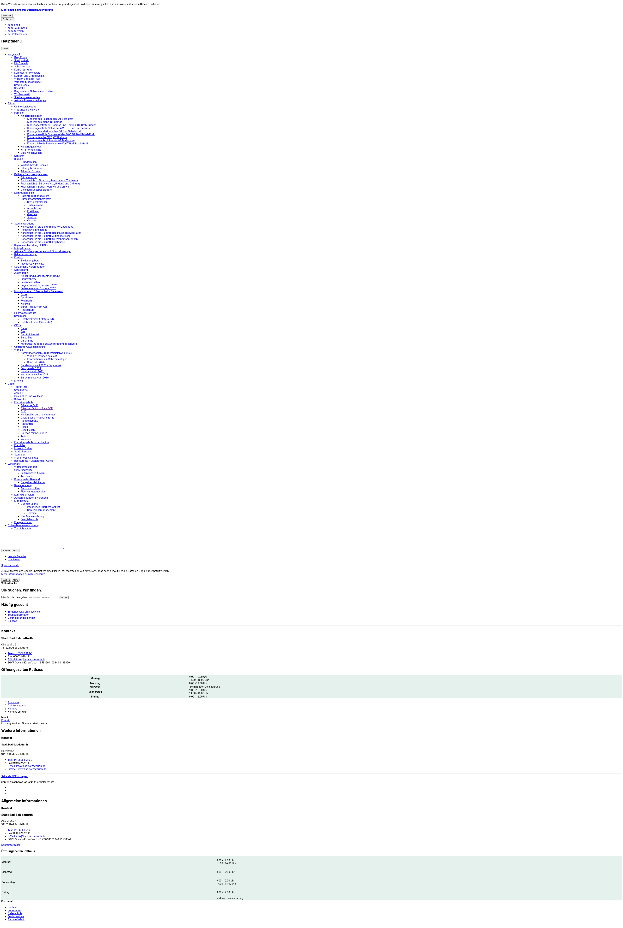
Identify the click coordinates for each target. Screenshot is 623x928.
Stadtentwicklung (24, 223)
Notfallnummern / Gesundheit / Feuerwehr (38, 291)
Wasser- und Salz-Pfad (27, 78)
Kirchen (18, 380)
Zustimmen (8, 19)
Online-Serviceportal (25, 106)
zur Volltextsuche (17, 34)
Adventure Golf (29, 405)
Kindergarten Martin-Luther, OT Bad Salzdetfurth (54, 131)
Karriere (18, 257)
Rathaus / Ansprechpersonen (31, 174)
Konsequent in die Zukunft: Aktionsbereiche (45, 235)
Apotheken (27, 297)
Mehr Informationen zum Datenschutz (23, 574)
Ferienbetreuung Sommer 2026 (38, 288)
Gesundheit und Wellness (28, 396)
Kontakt (12, 708)
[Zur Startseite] (40, 547)
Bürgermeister (29, 177)
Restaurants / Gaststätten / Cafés (33, 460)
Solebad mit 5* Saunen (34, 433)
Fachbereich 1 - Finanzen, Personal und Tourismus (49, 180)
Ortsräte (31, 220)
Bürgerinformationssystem (36, 199)
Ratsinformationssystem (35, 195)
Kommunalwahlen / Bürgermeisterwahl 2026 (46, 353)
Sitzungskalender (37, 202)
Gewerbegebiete (23, 470)
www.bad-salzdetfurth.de (27, 769)
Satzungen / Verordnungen (29, 266)
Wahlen (18, 349)
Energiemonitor (23, 522)
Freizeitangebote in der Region (31, 442)
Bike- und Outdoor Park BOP (37, 408)
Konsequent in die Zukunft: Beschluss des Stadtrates (51, 232)
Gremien (32, 214)
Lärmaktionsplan (24, 494)
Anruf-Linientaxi (30, 334)
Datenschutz (15, 913)
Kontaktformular (10, 844)
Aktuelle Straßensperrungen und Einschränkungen (42, 251)
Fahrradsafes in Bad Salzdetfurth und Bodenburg (49, 343)
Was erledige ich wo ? (26, 109)
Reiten (24, 426)
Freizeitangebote (23, 402)
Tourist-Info (20, 386)
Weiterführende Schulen (34, 165)
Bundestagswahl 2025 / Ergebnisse (41, 365)
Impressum (14, 910)
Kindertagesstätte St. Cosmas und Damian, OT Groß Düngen (61, 125)
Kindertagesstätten (31, 115)
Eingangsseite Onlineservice (24, 611)
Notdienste (14, 559)
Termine (32, 513)
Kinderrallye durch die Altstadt (38, 414)
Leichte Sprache (17, 556)
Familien (19, 112)
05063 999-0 (20, 653)
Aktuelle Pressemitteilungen (30, 100)
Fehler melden (16, 916)
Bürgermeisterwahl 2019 (35, 377)
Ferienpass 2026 (30, 282)
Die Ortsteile (21, 63)
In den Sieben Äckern (33, 473)
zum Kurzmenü (16, 31)
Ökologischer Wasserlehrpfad (37, 417)
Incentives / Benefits (32, 263)
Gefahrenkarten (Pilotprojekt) (37, 319)
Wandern (26, 439)
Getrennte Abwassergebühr (29, 346)
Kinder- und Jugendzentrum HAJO (40, 276)
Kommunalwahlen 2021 (34, 374)
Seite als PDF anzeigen (14, 776)
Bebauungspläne (30, 488)
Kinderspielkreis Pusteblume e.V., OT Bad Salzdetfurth (58, 143)
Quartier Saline (29, 503)
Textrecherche (35, 205)
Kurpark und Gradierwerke (29, 75)
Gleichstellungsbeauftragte (36, 189)
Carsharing (27, 340)
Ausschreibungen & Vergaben (31, 497)
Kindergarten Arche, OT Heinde (44, 122)
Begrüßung (20, 57)
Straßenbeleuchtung (32, 516)
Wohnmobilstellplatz (26, 457)
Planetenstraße (29, 420)
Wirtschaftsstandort (25, 466)
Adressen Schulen (31, 171)
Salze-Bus (26, 337)
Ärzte (24, 294)
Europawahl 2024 (31, 368)
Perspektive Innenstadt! (34, 229)
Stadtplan (19, 454)
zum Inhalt (14, 24)
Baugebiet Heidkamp (33, 482)
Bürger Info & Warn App (34, 306)
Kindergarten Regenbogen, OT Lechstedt (50, 118)
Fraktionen (33, 211)
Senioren (19, 155)
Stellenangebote (30, 260)
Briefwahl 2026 (36, 362)
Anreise (18, 393)
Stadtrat (32, 217)
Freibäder (19, 445)
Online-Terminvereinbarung (23, 525)
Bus (23, 331)
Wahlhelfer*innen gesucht (42, 356)
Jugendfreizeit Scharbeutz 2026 (39, 285)
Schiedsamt (21, 269)
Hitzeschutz (27, 309)
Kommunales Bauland (27, 479)
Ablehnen (7, 15)
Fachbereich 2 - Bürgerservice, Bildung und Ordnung (50, 183)
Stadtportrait (21, 60)
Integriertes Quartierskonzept (43, 506)
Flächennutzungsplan (33, 491)
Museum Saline (23, 448)
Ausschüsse (34, 208)
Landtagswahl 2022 (32, 371)
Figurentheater (29, 279)
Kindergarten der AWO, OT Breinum (47, 137)
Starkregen (20, 316)
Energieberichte (29, 519)
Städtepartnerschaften (27, 97)
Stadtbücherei (22, 85)
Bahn (24, 328)
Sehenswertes (22, 66)
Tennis (24, 436)
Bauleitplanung (23, 485)
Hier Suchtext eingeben (14, 597)
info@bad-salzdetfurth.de (26, 659)
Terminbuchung (23, 528)
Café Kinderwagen (31, 152)
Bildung (18, 158)
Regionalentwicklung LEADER (31, 245)
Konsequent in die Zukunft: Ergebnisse (43, 242)
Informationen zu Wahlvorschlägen (47, 359)
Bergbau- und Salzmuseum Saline (33, 91)
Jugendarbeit (21, 272)
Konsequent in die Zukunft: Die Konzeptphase (47, 226)
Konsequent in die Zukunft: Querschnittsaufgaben (49, 239)
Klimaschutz (21, 500)
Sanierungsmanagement (41, 510)
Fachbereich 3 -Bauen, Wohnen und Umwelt (45, 186)
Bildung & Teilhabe (31, 168)
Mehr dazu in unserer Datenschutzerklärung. (27, 9)
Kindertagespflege (31, 146)
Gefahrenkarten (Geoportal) (36, 322)
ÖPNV (17, 325)
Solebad (12, 620)
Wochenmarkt (22, 94)
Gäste (11, 383)
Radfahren (27, 423)
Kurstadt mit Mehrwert (27, 72)
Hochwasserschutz (25, 312)
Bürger (11, 103)
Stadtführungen (23, 451)
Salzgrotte (20, 399)
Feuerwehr (27, 300)
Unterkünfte (21, 389)
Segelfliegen (28, 429)
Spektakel (19, 88)
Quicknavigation (17, 705)
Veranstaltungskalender (27, 81)
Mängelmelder (22, 248)
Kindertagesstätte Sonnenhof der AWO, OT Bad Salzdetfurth (61, 134)
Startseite (13, 702)
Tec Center (27, 476)
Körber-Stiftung (23, 69)
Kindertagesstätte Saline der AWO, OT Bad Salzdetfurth (58, 128)
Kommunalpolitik (24, 192)
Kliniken (25, 303)
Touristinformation (18, 614)
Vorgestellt (14, 54)
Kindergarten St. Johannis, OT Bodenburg (51, 140)
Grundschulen (29, 162)
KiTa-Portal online (31, 149)
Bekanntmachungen (25, 254)
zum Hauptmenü (17, 28)
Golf (23, 411)
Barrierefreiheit (16, 919)
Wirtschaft (14, 463)
